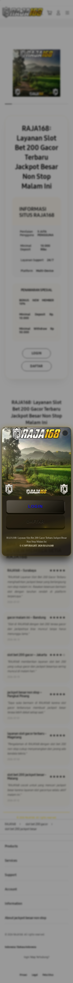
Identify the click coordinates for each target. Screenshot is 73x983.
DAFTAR (35, 521)
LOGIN (35, 506)
